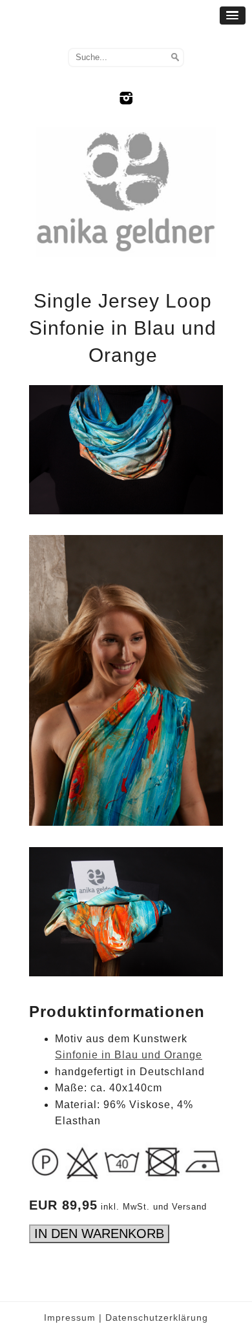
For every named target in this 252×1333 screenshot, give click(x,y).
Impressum (70, 1317)
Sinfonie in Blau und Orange (128, 1054)
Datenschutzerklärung (156, 1317)
